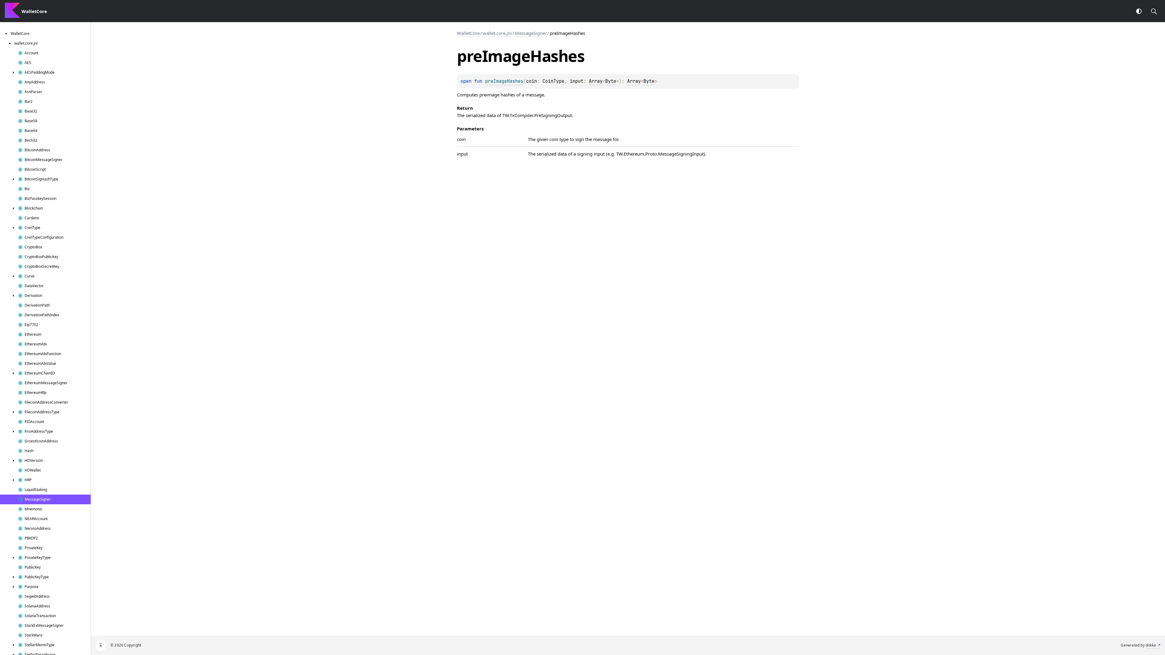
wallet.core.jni (497, 33)
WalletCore (468, 33)
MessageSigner (531, 33)
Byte (610, 81)
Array (596, 81)
